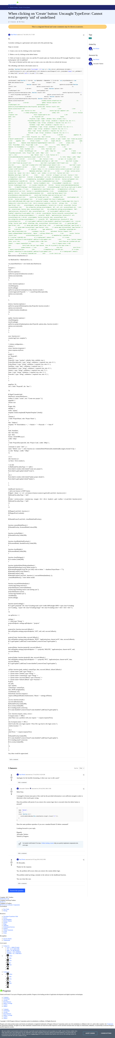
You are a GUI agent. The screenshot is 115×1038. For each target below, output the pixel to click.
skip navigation (12, 4)
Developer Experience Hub (10, 916)
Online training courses (48, 843)
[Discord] (8, 969)
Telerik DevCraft (4, 899)
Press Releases (7, 1002)
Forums (5, 922)
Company (6, 997)
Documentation (7, 919)
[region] (57, 1033)
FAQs (5, 933)
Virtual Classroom (8, 930)
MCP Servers (3, 905)
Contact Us (6, 946)
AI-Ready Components (13, 905)
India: (13, 950)
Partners (5, 928)
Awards (5, 1000)
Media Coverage (7, 1003)
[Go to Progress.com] (5, 991)
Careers (5, 1005)
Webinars (5, 925)
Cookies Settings (106, 1033)
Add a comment (13, 759)
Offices (5, 1006)
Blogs (4, 924)
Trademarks (110, 1024)
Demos (5, 918)
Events (5, 931)
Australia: (14, 953)
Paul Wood (14, 34)
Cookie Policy (34, 1034)
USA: (13, 947)
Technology (6, 999)
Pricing (5, 910)
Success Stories (7, 938)
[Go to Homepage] (17, 4)
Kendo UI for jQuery (24, 7)
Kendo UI (2, 902)
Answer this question (16, 890)
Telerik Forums (13, 7)
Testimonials (6, 940)
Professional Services (9, 927)
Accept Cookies (90, 1033)
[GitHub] (8, 967)
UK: (13, 949)
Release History (7, 921)
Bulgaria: (14, 952)
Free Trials (6, 909)
